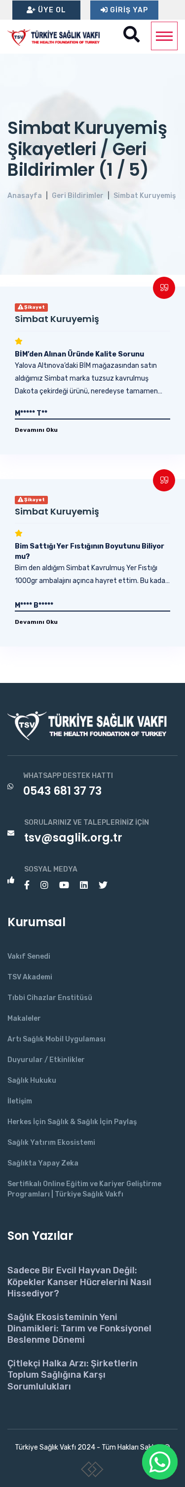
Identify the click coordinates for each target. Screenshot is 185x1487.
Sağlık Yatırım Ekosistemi (51, 1142)
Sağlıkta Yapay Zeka (42, 1163)
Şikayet (34, 307)
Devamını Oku (36, 429)
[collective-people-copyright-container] (92, 1471)
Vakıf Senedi (28, 956)
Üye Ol (51, 10)
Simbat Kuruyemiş (144, 196)
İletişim (19, 1101)
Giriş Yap (128, 10)
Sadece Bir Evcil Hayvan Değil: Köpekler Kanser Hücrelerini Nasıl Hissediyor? (79, 1282)
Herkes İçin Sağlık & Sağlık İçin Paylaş (72, 1122)
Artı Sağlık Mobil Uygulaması (56, 1039)
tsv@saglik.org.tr (73, 837)
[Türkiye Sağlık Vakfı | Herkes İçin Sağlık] (56, 36)
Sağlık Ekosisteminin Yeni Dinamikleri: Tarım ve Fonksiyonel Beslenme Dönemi (79, 1329)
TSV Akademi (29, 977)
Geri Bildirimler (78, 196)
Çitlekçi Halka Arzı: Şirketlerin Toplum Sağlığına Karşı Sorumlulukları (72, 1375)
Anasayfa (24, 196)
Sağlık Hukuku (31, 1080)
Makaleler (24, 1018)
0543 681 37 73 (62, 791)
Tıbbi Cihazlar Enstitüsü (49, 998)
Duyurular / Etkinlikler (46, 1060)
